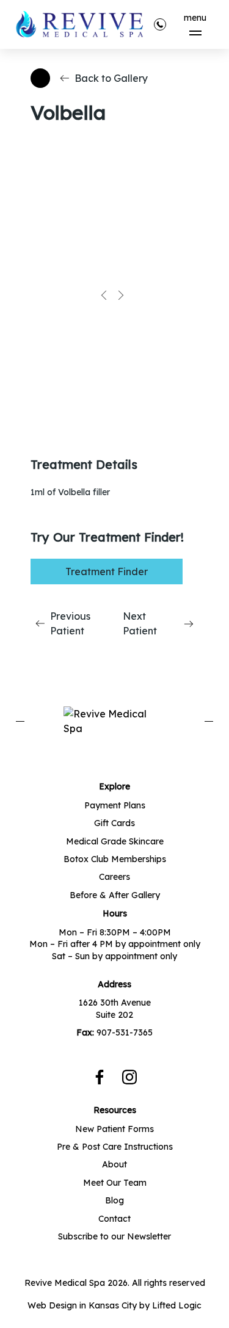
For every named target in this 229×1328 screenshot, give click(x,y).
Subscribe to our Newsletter (114, 1236)
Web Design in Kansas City (82, 1305)
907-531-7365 (124, 1032)
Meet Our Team (115, 1182)
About (114, 1164)
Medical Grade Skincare (115, 841)
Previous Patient (70, 623)
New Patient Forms (114, 1128)
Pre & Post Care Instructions (115, 1146)
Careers (114, 876)
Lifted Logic (177, 1305)
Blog (114, 1200)
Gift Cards (114, 823)
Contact (114, 1218)
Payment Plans (114, 805)
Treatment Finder (106, 571)
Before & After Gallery (115, 895)
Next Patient (140, 623)
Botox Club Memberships (115, 859)
